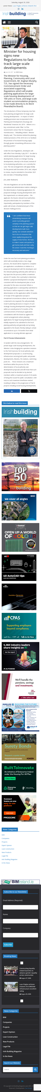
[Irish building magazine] (20, 13)
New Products (6, 852)
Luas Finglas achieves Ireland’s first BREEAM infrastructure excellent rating (28, 971)
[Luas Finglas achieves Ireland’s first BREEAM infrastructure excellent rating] (11, 971)
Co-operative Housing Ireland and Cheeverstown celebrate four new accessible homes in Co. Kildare (28, 988)
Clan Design (28, 1088)
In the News (6, 863)
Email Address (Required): (13, 900)
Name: (5, 914)
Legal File (5, 856)
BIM (3, 835)
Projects (4, 842)
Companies (5, 838)
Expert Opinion (7, 845)
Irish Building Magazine (9, 859)
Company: (7, 928)
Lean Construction (8, 849)
